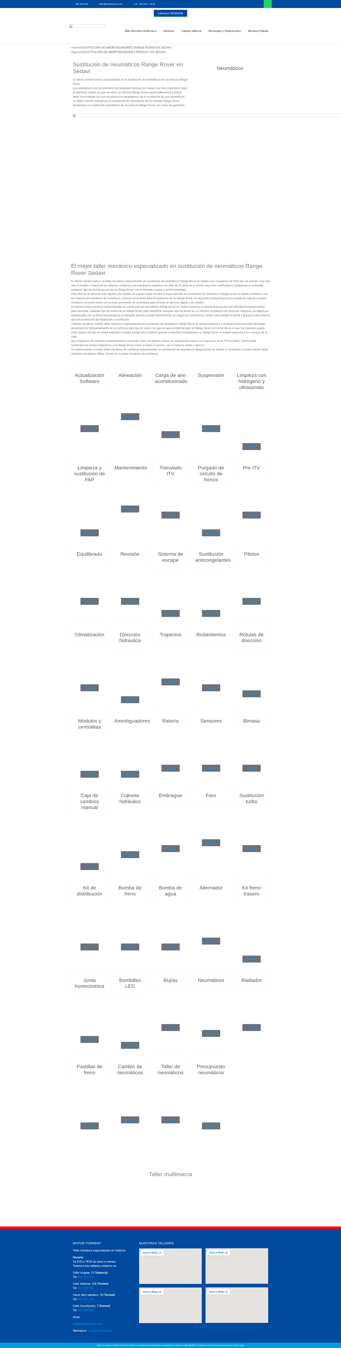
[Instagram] (260, 4)
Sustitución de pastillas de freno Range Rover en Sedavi (89, 1100)
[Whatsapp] (268, 4)
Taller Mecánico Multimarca (140, 30)
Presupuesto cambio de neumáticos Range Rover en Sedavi (211, 1100)
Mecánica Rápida (258, 30)
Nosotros (168, 30)
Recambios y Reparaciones (225, 30)
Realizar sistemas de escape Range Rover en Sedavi (170, 587)
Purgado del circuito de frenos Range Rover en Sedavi (211, 507)
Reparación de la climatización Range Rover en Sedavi (89, 662)
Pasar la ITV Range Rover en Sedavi (170, 495)
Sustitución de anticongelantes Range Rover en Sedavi (214, 587)
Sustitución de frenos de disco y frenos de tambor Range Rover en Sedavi (251, 927)
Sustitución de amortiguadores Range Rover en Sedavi (133, 748)
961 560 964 (86, 1310)
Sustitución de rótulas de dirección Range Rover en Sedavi (251, 668)
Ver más (89, 428)
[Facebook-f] (252, 4)
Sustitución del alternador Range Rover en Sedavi (211, 915)
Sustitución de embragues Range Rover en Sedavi (170, 823)
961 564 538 (86, 1288)
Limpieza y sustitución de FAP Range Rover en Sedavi (89, 507)
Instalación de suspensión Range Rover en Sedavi (211, 403)
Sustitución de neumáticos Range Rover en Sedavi (211, 1007)
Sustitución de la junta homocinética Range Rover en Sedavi (90, 1014)
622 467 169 (86, 1299)
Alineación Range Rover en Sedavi (130, 397)
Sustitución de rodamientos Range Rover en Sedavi (211, 662)
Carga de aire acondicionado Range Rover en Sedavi (172, 409)
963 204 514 (86, 1277)
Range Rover (90, 423)
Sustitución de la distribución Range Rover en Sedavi (89, 921)
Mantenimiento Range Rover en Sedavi (131, 489)
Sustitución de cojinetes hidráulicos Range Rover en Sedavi (130, 829)
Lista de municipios (100, 1330)
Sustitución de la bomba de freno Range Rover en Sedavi (130, 921)
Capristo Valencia (191, 30)
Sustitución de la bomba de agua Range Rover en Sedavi (170, 921)
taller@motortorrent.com (88, 1324)
